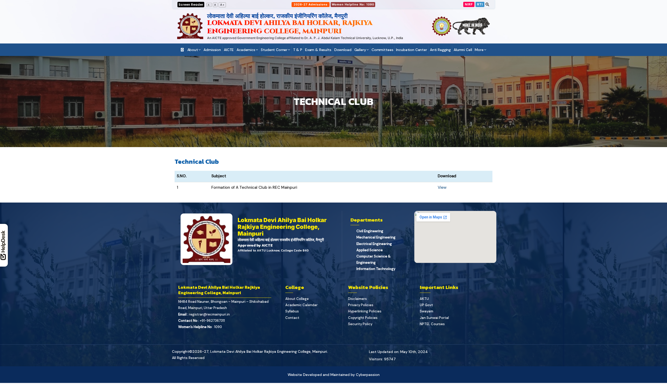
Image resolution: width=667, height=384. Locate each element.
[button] (311, 4)
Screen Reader (190, 4)
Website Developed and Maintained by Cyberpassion (334, 374)
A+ (222, 5)
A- (209, 4)
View (442, 187)
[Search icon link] (487, 5)
